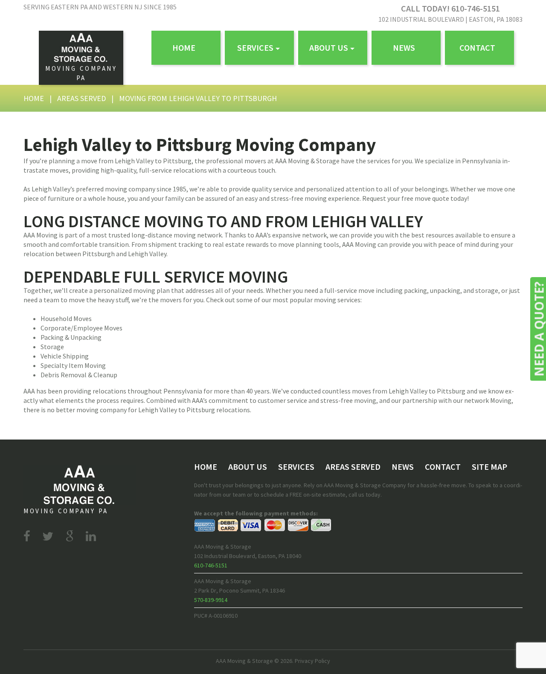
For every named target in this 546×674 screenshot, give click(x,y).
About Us (328, 47)
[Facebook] (26, 536)
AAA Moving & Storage (244, 661)
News (404, 47)
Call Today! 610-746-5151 (450, 8)
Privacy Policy (312, 661)
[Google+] (69, 536)
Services (255, 47)
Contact (477, 47)
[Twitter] (47, 536)
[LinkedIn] (91, 536)
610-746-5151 (210, 565)
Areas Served (81, 98)
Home (183, 47)
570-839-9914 (210, 600)
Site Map (489, 466)
